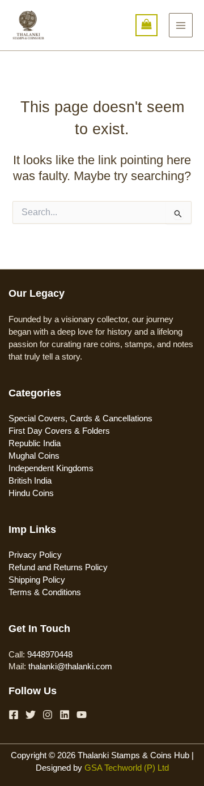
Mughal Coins (34, 455)
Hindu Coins (31, 493)
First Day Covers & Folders (59, 430)
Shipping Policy (36, 579)
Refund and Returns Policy (58, 567)
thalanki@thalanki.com (70, 666)
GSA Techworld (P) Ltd (126, 767)
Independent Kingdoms (51, 468)
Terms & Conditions (44, 592)
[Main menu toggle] (181, 25)
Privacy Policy (35, 554)
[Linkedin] (65, 715)
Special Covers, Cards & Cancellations (80, 418)
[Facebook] (13, 715)
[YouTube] (81, 715)
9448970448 (50, 654)
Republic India (34, 443)
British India (30, 480)
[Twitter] (31, 715)
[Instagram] (47, 715)
